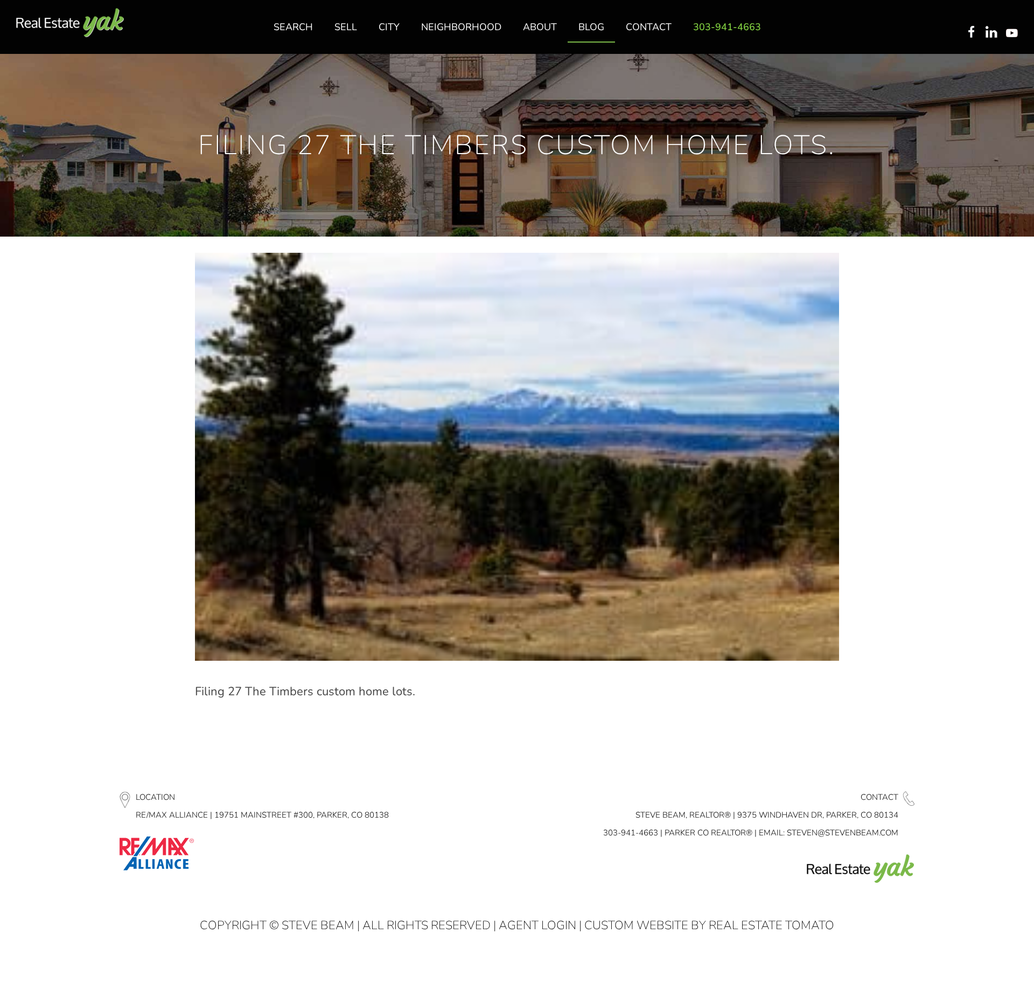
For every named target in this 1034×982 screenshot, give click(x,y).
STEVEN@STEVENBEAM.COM (842, 832)
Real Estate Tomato (771, 925)
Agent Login (537, 925)
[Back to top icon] (982, 960)
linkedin (992, 33)
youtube (1014, 33)
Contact (879, 797)
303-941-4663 (630, 832)
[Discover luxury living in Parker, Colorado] (70, 23)
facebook (971, 33)
